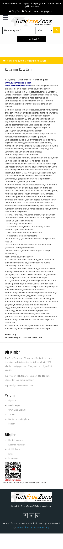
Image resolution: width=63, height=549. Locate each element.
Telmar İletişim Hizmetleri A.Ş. (33, 527)
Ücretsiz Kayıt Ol (31, 39)
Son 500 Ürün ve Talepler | (18, 3)
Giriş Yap (15, 11)
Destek (28, 11)
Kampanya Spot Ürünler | (43, 3)
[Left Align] (56, 30)
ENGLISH (35, 6)
